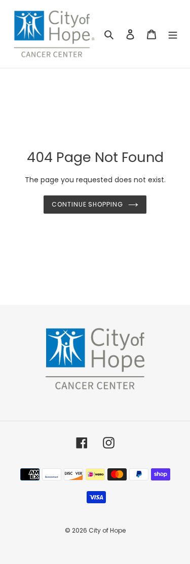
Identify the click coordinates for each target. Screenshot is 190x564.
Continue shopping (88, 204)
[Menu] (172, 34)
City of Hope (107, 530)
